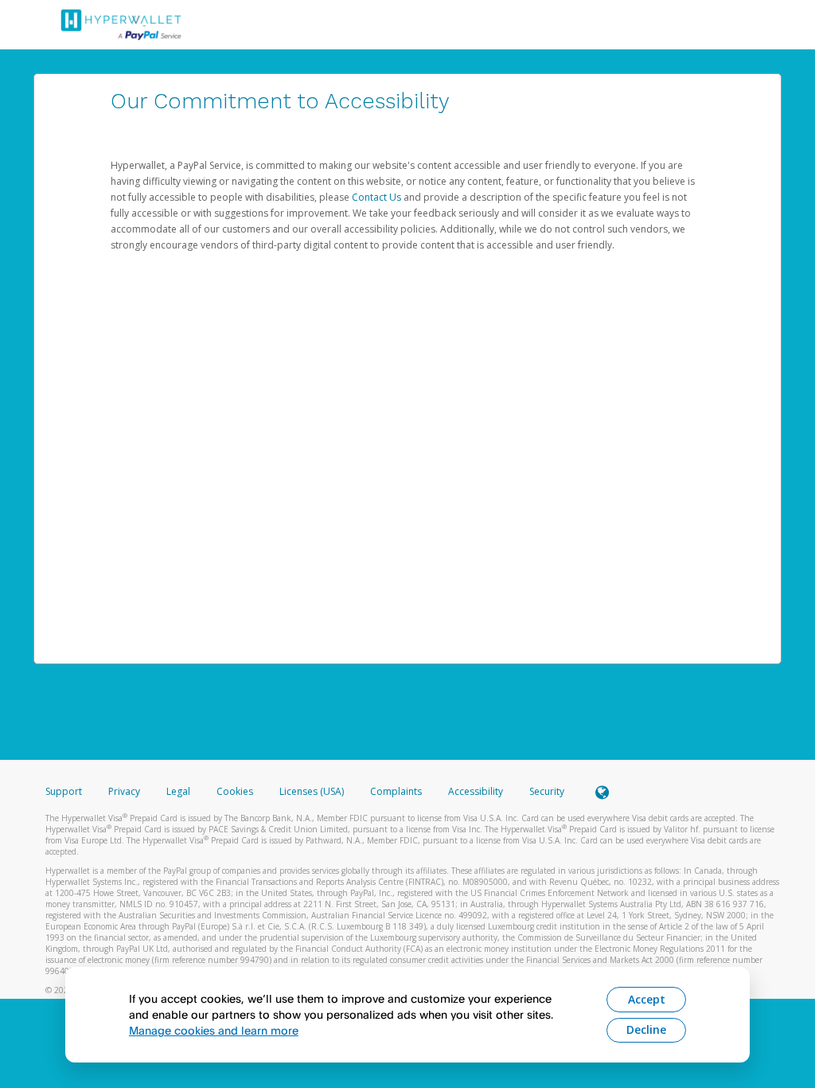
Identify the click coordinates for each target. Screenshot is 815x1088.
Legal (178, 791)
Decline (646, 1029)
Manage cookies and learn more (213, 1030)
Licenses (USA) (312, 791)
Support (63, 791)
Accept (646, 999)
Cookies (234, 791)
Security (546, 791)
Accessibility (475, 791)
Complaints (397, 791)
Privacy (124, 791)
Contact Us (378, 197)
